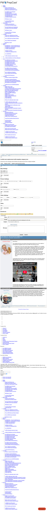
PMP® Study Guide (8, 86)
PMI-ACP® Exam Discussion (10, 128)
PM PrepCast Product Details (10, 8)
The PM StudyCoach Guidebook (11, 14)
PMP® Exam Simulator (7, 357)
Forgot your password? (7, 377)
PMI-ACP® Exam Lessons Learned (11, 129)
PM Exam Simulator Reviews (10, 114)
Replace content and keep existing (18, 163)
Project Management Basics (8, 352)
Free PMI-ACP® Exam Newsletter (11, 69)
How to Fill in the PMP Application (11, 90)
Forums (2, 145)
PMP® (4, 6)
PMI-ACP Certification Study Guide (11, 99)
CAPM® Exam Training (7, 360)
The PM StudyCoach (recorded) (11, 13)
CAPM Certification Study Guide (11, 101)
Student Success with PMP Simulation (12, 84)
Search (20, 145)
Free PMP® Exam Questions (10, 126)
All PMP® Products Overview (10, 16)
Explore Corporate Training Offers (11, 77)
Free (4, 58)
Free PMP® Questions (7, 349)
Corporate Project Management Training (10, 341)
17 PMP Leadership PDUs (10, 48)
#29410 (44, 288)
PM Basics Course (8, 18)
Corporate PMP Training (9, 20)
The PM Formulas (8, 12)
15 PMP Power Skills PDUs (10, 47)
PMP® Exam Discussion (9, 124)
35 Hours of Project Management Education (13, 88)
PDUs (4, 44)
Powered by (20, 309)
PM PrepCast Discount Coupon (8, 343)
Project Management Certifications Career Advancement (15, 478)
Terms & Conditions (6, 332)
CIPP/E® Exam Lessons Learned (11, 137)
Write (12, 224)
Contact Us (5, 337)
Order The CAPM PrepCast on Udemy (12, 36)
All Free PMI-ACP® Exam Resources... (12, 70)
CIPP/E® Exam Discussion (10, 136)
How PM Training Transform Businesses (12, 80)
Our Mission (5, 330)
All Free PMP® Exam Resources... (11, 66)
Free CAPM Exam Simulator (10, 72)
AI (3, 56)
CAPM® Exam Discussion (10, 131)
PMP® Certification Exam (10, 91)
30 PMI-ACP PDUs (8, 50)
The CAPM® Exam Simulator (10, 40)
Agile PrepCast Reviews (9, 115)
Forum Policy (15, 145)
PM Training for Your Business (10, 82)
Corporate (5, 76)
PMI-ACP (35, 313)
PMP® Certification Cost (9, 87)
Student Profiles (8, 121)
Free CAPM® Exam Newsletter (11, 73)
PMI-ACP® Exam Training (8, 359)
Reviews (4, 111)
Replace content (7, 163)
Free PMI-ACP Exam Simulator (11, 68)
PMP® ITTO (7, 93)
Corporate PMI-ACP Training (10, 32)
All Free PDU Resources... (10, 75)
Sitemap (4, 340)
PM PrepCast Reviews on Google (11, 113)
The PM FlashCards (8, 15)
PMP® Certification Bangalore (10, 95)
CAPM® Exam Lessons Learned (11, 132)
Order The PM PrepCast (9, 7)
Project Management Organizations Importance (13, 110)
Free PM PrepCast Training (10, 59)
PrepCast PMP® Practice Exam (8, 362)
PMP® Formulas (8, 96)
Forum (4, 123)
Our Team (4, 329)
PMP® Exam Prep (6, 361)
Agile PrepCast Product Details (10, 25)
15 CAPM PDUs (8, 53)
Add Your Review (8, 120)
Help (4, 338)
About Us (4, 328)
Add (1, 175)
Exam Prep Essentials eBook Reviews (12, 118)
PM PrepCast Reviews (9, 112)
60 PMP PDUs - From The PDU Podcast (12, 46)
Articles (4, 85)
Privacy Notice (5, 333)
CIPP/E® (4, 43)
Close (2, 163)
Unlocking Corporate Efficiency (11, 79)
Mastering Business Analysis (8, 353)
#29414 (44, 239)
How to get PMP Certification (10, 92)
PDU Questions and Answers (10, 134)
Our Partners (5, 331)
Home (4, 5)
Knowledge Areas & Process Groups (11, 89)
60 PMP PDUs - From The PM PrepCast (12, 45)
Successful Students (8, 122)
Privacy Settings (6, 344)
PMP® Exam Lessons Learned (10, 125)
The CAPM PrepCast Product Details (12, 38)
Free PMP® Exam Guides (10, 62)
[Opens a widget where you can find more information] (42, 509)
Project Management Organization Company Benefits (14, 480)
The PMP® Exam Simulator (10, 11)
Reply (9, 155)
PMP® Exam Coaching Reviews (11, 116)
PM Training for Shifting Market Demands (12, 81)
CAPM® (4, 34)
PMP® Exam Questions (9, 94)
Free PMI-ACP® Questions (8, 350)
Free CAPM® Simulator (7, 351)
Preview (15, 224)
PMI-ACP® (5, 23)
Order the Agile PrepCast (9, 24)
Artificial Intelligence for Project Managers (12, 57)
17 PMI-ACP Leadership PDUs (11, 51)
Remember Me (35, 151)
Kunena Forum (26, 309)
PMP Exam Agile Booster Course (11, 9)
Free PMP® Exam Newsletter (10, 438)
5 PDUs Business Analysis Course (11, 55)
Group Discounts (8, 33)
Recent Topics (8, 145)
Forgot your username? (42, 150)
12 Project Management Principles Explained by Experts (15, 477)
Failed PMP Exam (8, 97)
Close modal (6, 175)
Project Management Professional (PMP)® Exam (16, 154)
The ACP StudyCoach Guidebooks (11, 27)
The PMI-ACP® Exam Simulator (11, 28)
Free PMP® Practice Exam (10, 61)
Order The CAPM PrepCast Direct (11, 35)
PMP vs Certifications (9, 107)
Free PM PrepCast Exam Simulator (11, 60)
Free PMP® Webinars (9, 65)
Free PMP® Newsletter (7, 348)
